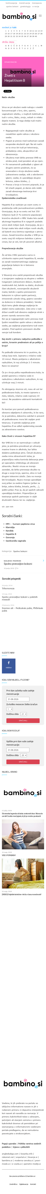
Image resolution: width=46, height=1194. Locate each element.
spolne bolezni (12, 6)
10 (31, 30)
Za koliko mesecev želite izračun (21, 704)
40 (36, 35)
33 (17, 35)
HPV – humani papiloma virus (20, 524)
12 (36, 30)
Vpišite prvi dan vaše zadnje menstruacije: (19, 743)
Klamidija (10, 527)
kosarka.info (26, 1154)
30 (9, 35)
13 (39, 30)
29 (6, 35)
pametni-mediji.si (32, 1164)
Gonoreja (10, 537)
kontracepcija (11, 3)
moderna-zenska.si (24, 1160)
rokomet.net (8, 1157)
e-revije (35, 6)
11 (33, 30)
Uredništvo (13, 1184)
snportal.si (21, 1157)
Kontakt (33, 1184)
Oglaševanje (23, 1184)
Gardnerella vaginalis (16, 541)
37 (28, 35)
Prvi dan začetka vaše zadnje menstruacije (20, 692)
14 (41, 30)
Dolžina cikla (12, 714)
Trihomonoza (8, 588)
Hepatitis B (11, 534)
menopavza (37, 3)
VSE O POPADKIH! (9, 855)
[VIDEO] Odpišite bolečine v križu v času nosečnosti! (21, 894)
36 (25, 35)
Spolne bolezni (10, 62)
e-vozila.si (17, 1164)
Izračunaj (23, 720)
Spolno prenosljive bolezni (18, 563)
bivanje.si (32, 1157)
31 (11, 35)
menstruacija (24, 3)
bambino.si (7, 1160)
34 (20, 35)
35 (22, 35)
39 (33, 35)
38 (31, 35)
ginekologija (25, 6)
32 (14, 35)
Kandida (9, 530)
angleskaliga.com (10, 1154)
